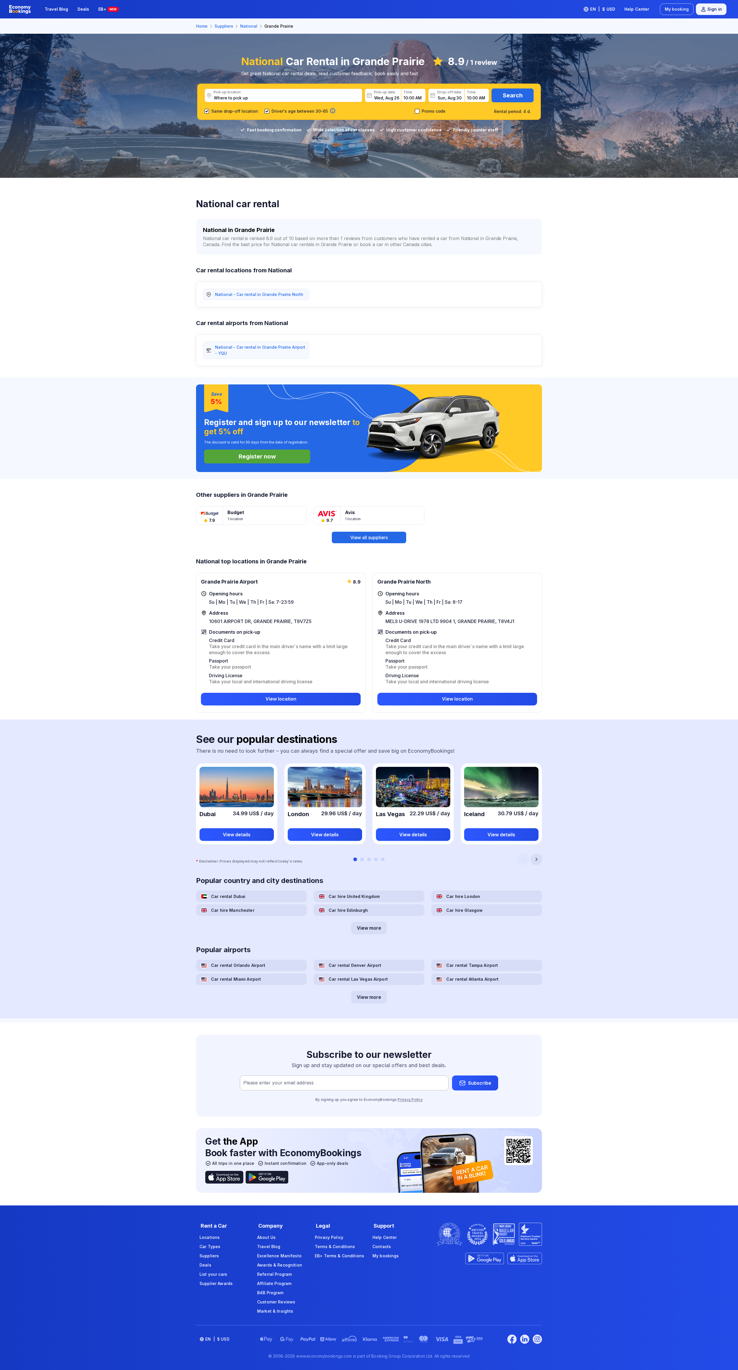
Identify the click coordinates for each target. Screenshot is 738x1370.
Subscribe (479, 1083)
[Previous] (523, 859)
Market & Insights (275, 1311)
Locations (209, 1237)
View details (237, 834)
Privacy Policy (410, 1099)
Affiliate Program (274, 1283)
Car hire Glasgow (464, 910)
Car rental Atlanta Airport (472, 979)
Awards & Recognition (279, 1265)
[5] (383, 859)
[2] (362, 859)
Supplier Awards (216, 1283)
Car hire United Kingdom (354, 896)
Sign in (714, 9)
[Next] (536, 859)
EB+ (107, 9)
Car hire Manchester (233, 910)
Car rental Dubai (228, 896)
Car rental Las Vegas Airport (358, 979)
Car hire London (463, 896)
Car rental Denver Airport (355, 965)
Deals (83, 9)
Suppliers (209, 1255)
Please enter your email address (278, 1083)
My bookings (385, 1255)
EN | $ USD (602, 9)
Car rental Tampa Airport (472, 965)
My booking (677, 9)
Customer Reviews (276, 1301)
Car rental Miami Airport (236, 979)
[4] (376, 859)
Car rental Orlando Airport (238, 965)
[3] (369, 859)
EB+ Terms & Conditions (339, 1255)
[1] (355, 859)
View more (369, 928)
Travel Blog (56, 9)
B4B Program (270, 1292)
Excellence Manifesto (279, 1255)
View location (281, 699)
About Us (266, 1237)
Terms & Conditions (335, 1246)
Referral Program (274, 1274)
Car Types (209, 1246)
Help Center (636, 9)
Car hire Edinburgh (348, 910)
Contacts (381, 1246)
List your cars (213, 1274)
